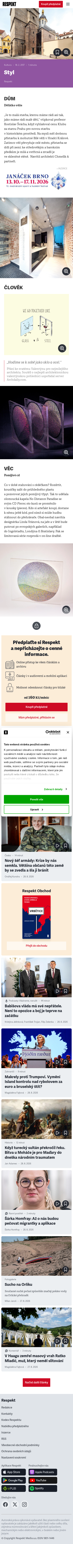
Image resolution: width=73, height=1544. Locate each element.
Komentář (14, 1350)
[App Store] (13, 1472)
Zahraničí (9, 1071)
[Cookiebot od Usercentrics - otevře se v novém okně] (45, 732)
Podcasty (13, 1000)
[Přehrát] (57, 845)
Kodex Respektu (11, 1420)
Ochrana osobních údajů (16, 1451)
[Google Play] (13, 1480)
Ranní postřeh (16, 1213)
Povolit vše (36, 799)
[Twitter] (15, 1507)
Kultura (8, 65)
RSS (3, 1439)
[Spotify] (43, 1488)
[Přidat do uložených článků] (65, 845)
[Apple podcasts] (43, 1472)
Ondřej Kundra (12, 876)
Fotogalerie (10, 1279)
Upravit (34, 809)
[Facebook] (5, 1507)
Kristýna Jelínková (14, 1022)
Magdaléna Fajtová (14, 1092)
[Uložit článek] (57, 52)
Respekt (8, 81)
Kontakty (7, 1414)
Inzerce (6, 1432)
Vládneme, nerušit (28, 1000)
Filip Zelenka (47, 1022)
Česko (8, 855)
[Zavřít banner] (68, 732)
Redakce (6, 1407)
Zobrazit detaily (53, 789)
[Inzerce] (36, 180)
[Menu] (68, 4)
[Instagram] (24, 1507)
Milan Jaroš (10, 1301)
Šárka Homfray (12, 1229)
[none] (66, 52)
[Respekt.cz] (9, 4)
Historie (9, 1142)
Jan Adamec (11, 1163)
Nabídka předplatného (15, 1426)
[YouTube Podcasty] (43, 1480)
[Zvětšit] (36, 33)
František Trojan (32, 1022)
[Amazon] (13, 1488)
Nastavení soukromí (13, 1457)
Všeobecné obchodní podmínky (20, 1445)
